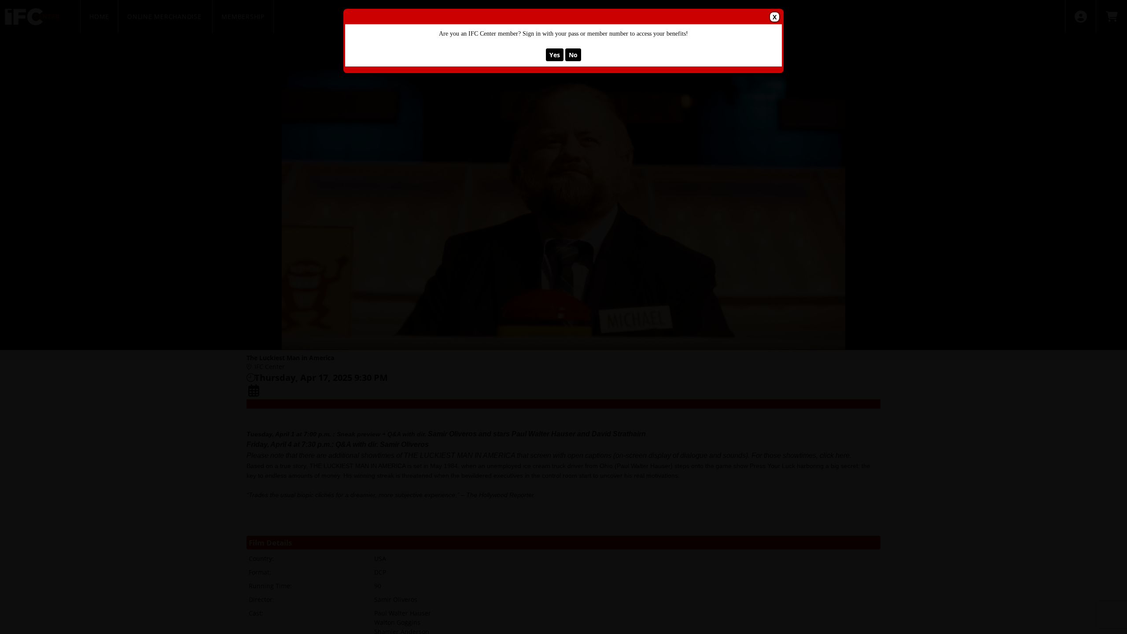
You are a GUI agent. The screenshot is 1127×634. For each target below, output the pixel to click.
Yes (554, 55)
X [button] (775, 17)
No (573, 55)
